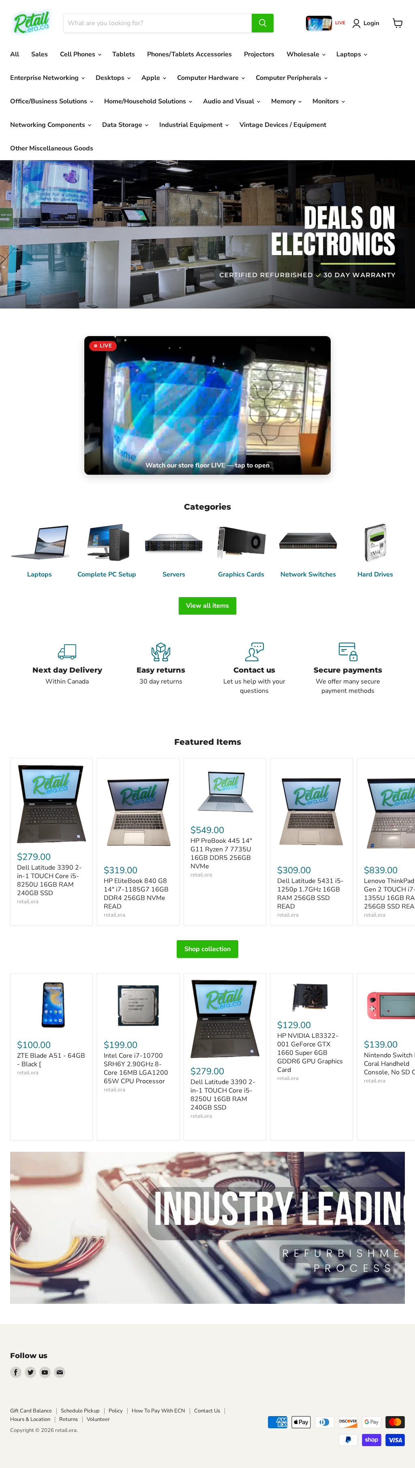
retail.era (28, 901)
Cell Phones (78, 54)
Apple (151, 77)
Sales (39, 54)
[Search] (263, 23)
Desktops (111, 77)
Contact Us (207, 1410)
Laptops (349, 54)
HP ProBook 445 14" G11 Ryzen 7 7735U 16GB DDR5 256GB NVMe (221, 853)
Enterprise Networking (45, 77)
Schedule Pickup (80, 1410)
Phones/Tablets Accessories (189, 54)
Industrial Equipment (191, 124)
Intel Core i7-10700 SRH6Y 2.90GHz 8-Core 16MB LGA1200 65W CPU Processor (136, 1068)
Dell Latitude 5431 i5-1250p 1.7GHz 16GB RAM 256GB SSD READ (310, 894)
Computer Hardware (208, 77)
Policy (116, 1410)
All (14, 54)
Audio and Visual (229, 101)
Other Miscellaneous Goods (51, 148)
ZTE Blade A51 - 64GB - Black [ (51, 1060)
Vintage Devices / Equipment (283, 124)
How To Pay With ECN (158, 1410)
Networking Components (48, 124)
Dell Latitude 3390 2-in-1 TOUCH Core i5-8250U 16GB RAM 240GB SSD (49, 880)
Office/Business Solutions (49, 101)
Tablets (123, 54)
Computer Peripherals (289, 77)
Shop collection (207, 949)
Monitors (326, 101)
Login (371, 23)
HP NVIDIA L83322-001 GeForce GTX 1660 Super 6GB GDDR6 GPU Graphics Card (310, 1052)
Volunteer (98, 1419)
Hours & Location (30, 1419)
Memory (284, 101)
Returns (68, 1419)
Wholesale (304, 54)
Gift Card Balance (31, 1410)
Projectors (259, 54)
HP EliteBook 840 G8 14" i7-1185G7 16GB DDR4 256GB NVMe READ (136, 894)
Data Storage (123, 124)
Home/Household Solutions (146, 101)
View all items (207, 605)
